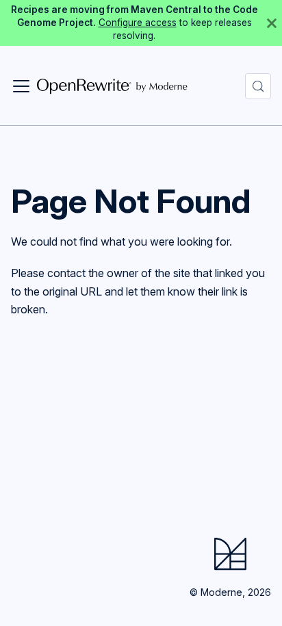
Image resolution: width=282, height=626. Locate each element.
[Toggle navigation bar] (21, 86)
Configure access (138, 22)
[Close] (271, 23)
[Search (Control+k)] (258, 86)
